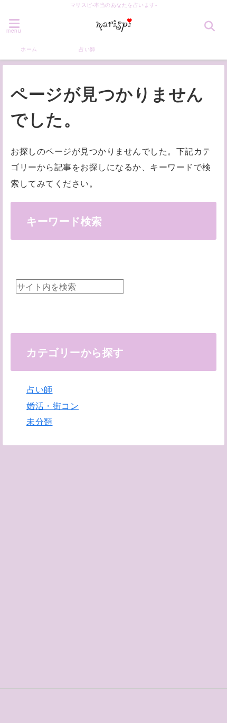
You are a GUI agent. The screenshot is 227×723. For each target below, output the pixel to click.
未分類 (39, 421)
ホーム (29, 49)
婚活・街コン (52, 405)
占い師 (87, 49)
